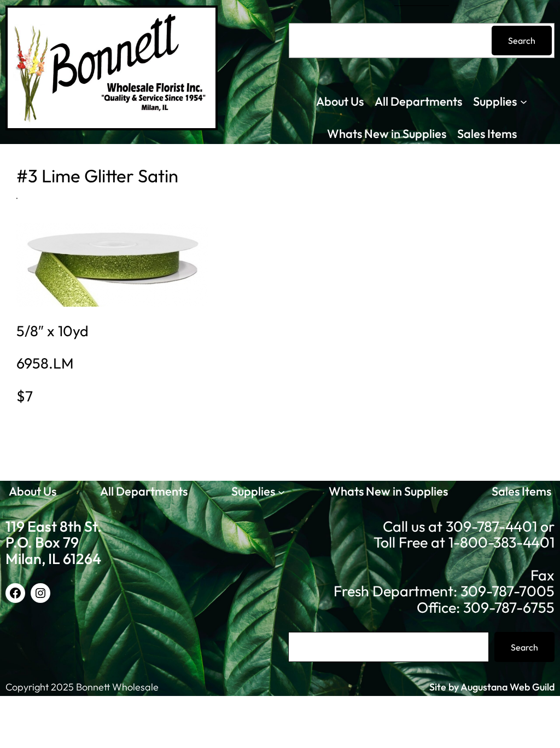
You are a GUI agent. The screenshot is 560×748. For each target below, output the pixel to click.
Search (521, 40)
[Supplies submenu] (523, 101)
